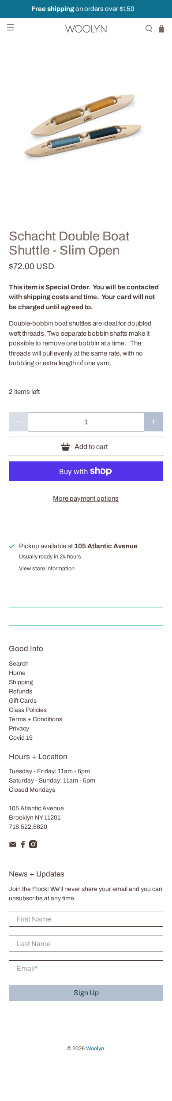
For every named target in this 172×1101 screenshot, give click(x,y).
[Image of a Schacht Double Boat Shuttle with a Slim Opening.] (86, 125)
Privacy (19, 728)
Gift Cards (23, 700)
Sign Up (86, 992)
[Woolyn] (86, 28)
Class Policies (28, 710)
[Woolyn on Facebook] (23, 846)
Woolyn (95, 1048)
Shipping (21, 682)
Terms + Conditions (35, 719)
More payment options (86, 498)
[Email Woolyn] (13, 846)
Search (19, 663)
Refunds (20, 691)
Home (17, 673)
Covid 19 (21, 737)
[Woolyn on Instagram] (33, 846)
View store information (47, 568)
